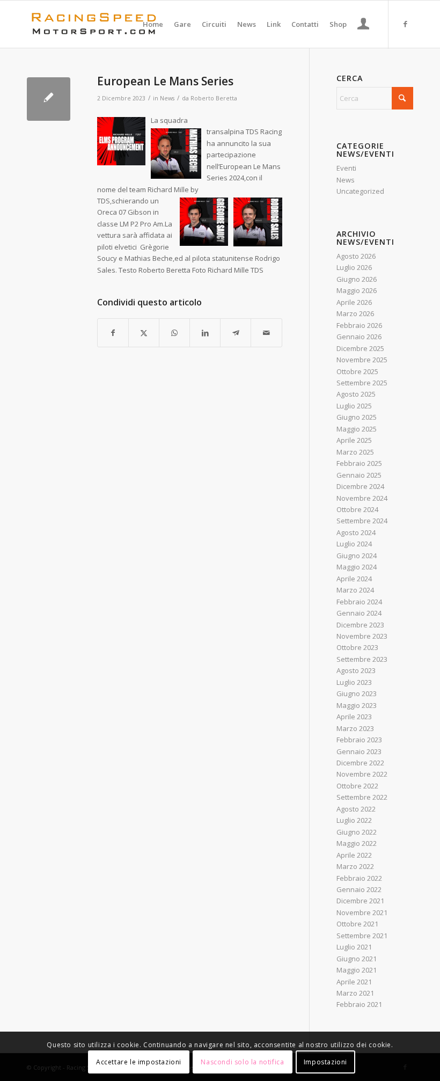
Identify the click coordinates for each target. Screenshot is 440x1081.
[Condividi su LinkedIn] (205, 333)
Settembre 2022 (361, 797)
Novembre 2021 (361, 912)
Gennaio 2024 (359, 613)
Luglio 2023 (354, 682)
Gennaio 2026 (359, 336)
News (167, 98)
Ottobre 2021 (357, 924)
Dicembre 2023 (360, 625)
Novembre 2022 (361, 774)
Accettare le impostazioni (138, 1062)
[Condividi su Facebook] (113, 333)
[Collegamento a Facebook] (405, 24)
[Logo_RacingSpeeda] (94, 24)
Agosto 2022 (356, 809)
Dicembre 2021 (360, 900)
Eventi (346, 168)
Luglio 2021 (354, 947)
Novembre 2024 (361, 498)
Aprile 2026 (354, 302)
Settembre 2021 (361, 935)
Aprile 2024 (354, 578)
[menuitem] (152, 24)
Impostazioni (325, 1062)
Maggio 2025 (356, 429)
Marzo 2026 (355, 313)
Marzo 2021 (355, 993)
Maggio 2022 (356, 843)
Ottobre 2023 (357, 647)
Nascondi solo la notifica (242, 1062)
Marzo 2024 (355, 590)
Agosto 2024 (356, 532)
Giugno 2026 (356, 279)
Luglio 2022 (354, 820)
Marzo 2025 (355, 452)
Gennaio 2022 (359, 889)
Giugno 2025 (356, 417)
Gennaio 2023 (359, 751)
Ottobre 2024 (357, 509)
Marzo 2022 (355, 866)
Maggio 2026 (356, 290)
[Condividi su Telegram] (236, 333)
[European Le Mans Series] (48, 99)
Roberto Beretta (213, 98)
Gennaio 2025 (359, 475)
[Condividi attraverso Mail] (266, 333)
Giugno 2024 (356, 555)
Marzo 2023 (355, 728)
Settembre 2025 (361, 383)
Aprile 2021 (354, 982)
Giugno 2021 (356, 958)
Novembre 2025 (361, 359)
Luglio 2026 (354, 267)
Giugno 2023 (356, 693)
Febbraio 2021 (359, 1004)
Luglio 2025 (354, 406)
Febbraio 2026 (359, 325)
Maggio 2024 (356, 567)
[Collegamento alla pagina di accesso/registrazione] (363, 25)
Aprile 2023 (354, 716)
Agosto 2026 (356, 256)
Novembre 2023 (361, 636)
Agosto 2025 (356, 394)
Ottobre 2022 (357, 786)
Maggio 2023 (356, 705)
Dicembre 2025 (360, 348)
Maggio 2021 (356, 970)
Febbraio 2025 (359, 463)
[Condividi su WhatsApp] (174, 333)
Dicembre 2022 (360, 763)
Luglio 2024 (354, 544)
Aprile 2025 (354, 440)
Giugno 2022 (356, 832)
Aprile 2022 (354, 855)
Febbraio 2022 (359, 878)
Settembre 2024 (361, 520)
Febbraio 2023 (359, 739)
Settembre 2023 (361, 659)
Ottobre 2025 (357, 371)
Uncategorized (360, 191)
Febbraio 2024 (359, 602)
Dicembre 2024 (360, 486)
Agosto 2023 (356, 670)
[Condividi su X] (144, 333)
